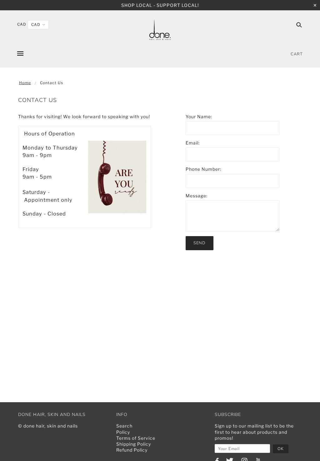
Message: (197, 195)
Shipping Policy (133, 444)
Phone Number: (203, 169)
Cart (297, 54)
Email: (193, 142)
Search (124, 425)
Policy (123, 432)
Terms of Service (135, 438)
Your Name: (199, 116)
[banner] (160, 30)
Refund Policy (132, 450)
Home (25, 82)
